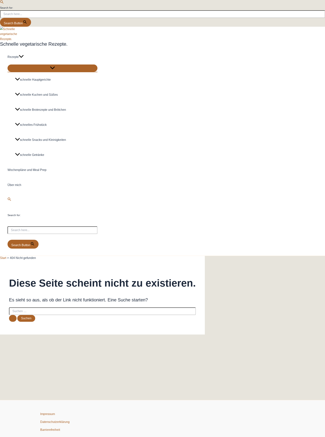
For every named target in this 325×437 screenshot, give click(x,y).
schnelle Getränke (32, 154)
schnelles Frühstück (33, 124)
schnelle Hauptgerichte (35, 79)
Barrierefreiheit (50, 429)
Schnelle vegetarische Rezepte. (34, 44)
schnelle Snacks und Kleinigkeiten (43, 139)
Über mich (14, 185)
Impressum (47, 414)
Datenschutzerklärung (55, 421)
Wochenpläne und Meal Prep (27, 169)
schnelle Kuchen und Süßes (39, 94)
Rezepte (13, 56)
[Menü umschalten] (52, 68)
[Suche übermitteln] (13, 318)
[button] (2, 2)
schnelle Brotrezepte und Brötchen (43, 109)
